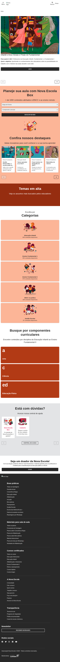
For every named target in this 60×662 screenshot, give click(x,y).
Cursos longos (11, 572)
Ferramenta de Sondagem (14, 528)
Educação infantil (12, 494)
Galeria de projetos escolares (15, 512)
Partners (9, 598)
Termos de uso (11, 611)
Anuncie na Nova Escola (14, 600)
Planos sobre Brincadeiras (14, 535)
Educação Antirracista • (13, 556)
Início (2, 11)
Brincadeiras (10, 502)
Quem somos (10, 588)
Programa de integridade (14, 614)
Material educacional (13, 538)
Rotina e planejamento (13, 567)
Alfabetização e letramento (14, 562)
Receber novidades (23, 630)
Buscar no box (30, 114)
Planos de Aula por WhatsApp (15, 541)
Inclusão (9, 499)
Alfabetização (11, 497)
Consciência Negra (12, 492)
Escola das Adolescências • (14, 509)
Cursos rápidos (11, 569)
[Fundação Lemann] (14, 656)
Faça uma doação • (12, 595)
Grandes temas (11, 489)
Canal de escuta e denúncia (14, 619)
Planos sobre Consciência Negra (16, 530)
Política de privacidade (13, 616)
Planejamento (11, 504)
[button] (57, 81)
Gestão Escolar (11, 507)
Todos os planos (11, 525)
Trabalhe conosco (12, 590)
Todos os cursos (11, 554)
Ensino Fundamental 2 (13, 564)
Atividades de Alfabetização (14, 543)
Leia (30, 69)
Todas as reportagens (13, 486)
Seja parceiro (10, 593)
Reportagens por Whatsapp (14, 514)
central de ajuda (30, 443)
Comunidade (10, 583)
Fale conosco (10, 585)
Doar (30, 469)
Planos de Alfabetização (13, 533)
